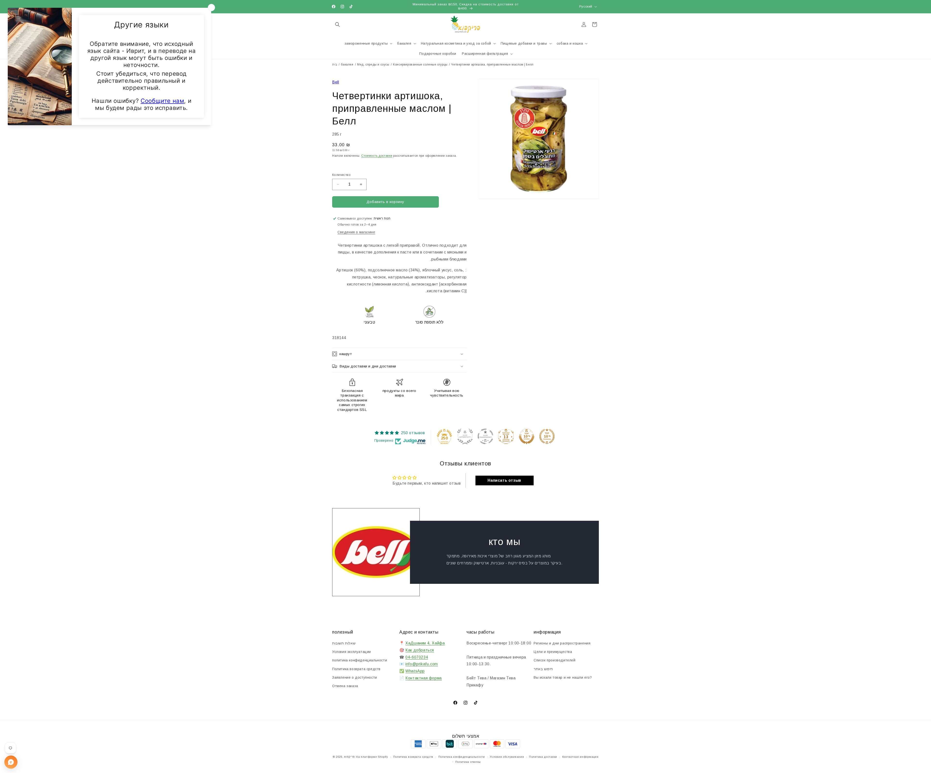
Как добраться (419, 650)
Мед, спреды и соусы (373, 64)
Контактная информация (580, 756)
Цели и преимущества (553, 652)
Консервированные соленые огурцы (420, 64)
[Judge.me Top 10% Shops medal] (526, 436)
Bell (335, 82)
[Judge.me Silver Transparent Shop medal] (485, 436)
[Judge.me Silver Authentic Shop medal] (465, 436)
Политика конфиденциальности (461, 756)
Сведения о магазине (356, 232)
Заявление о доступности (354, 677)
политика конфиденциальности (359, 660)
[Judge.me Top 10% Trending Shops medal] (547, 436)
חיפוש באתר (543, 669)
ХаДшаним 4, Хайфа (425, 643)
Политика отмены (468, 761)
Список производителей (555, 660)
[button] (337, 24)
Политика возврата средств (356, 669)
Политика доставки (543, 756)
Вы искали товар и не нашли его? (563, 677)
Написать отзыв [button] (504, 480)
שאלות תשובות (343, 643)
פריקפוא (349, 756)
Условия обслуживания (507, 756)
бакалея (347, 64)
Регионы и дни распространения (562, 643)
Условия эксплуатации (351, 652)
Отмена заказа (345, 686)
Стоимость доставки (377, 155)
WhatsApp (415, 671)
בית (334, 64)
